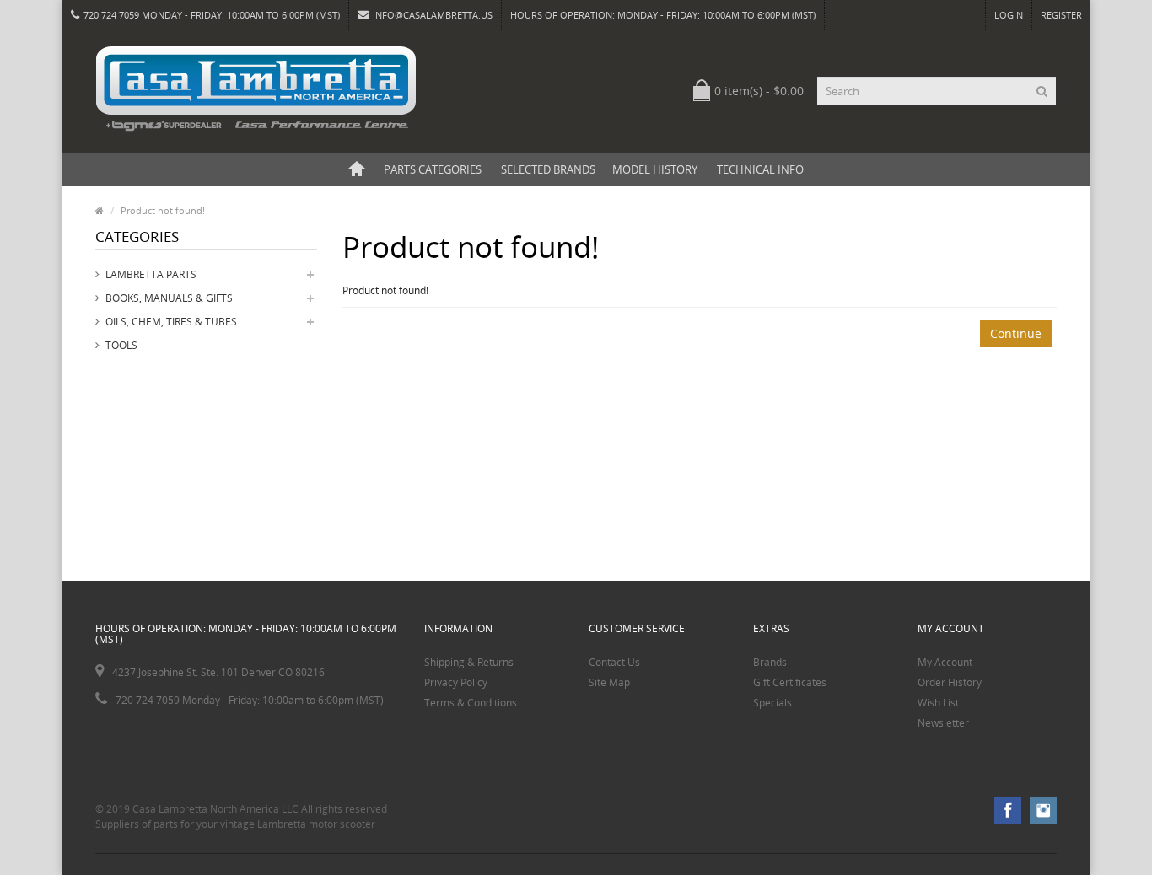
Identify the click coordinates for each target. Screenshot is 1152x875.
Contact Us (614, 662)
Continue (1016, 333)
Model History (654, 169)
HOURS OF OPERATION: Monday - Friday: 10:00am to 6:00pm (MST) (663, 14)
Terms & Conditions (470, 702)
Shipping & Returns (469, 662)
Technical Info (760, 169)
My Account (945, 662)
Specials (772, 702)
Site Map (609, 682)
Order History (950, 682)
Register (1061, 14)
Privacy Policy (455, 682)
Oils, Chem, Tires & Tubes (171, 321)
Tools (121, 345)
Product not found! (163, 210)
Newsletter (943, 723)
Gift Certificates (789, 682)
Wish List (938, 702)
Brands (770, 662)
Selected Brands (548, 169)
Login (1008, 14)
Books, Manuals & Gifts (169, 298)
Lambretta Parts (150, 274)
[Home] (357, 169)
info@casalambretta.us (433, 14)
